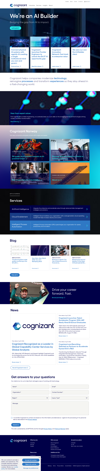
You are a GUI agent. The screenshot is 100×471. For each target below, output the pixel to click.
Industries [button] (32, 5)
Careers (67, 1)
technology (60, 78)
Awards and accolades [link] (56, 449)
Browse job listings (57, 297)
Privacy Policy (47, 429)
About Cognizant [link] (55, 442)
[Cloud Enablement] (87, 217)
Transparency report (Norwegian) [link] (58, 456)
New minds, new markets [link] (77, 446)
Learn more (55, 66)
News (71, 1)
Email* (54, 386)
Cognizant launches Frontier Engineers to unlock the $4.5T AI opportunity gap (40, 54)
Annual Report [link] (54, 446)
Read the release (36, 66)
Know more (14, 268)
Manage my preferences (30, 468)
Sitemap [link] (50, 465)
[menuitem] (67, 2)
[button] (87, 2)
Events (75, 1)
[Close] (39, 457)
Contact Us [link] (32, 455)
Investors (80, 1)
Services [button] (38, 5)
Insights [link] (32, 446)
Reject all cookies (30, 464)
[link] (18, 5)
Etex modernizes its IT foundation (26, 180)
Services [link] (32, 444)
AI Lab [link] (72, 444)
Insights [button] (45, 5)
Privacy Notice (32, 419)
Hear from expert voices (21, 113)
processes (27, 81)
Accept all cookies (31, 460)
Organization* (17, 392)
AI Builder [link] (73, 442)
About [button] (51, 5)
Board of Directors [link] (55, 447)
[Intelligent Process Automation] (87, 225)
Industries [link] (32, 442)
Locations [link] (53, 444)
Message (15, 403)
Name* (15, 386)
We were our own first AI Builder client (79, 52)
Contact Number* (57, 392)
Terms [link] (54, 465)
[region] (20, 463)
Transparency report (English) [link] (57, 455)
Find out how (15, 66)
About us (56, 180)
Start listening (15, 121)
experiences (57, 81)
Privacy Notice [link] (60, 465)
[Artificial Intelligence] (87, 209)
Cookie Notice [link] (68, 465)
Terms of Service (60, 429)
